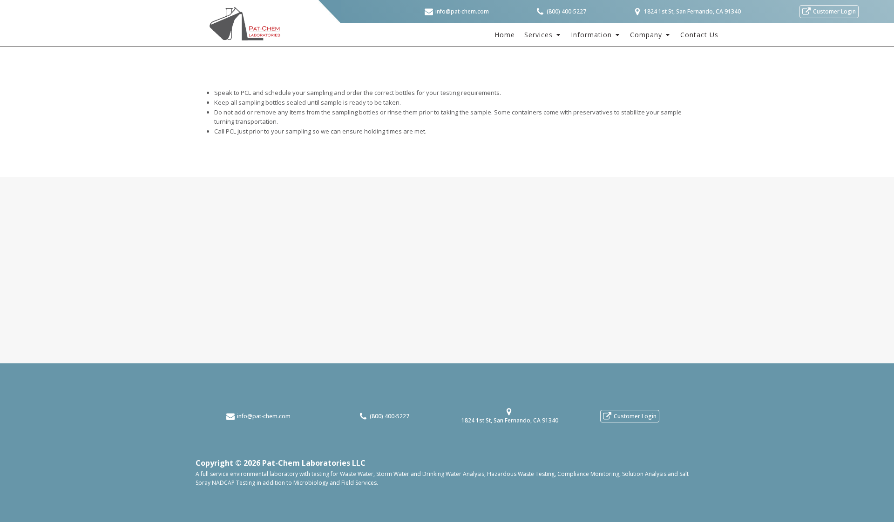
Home (504, 34)
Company (646, 34)
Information (591, 34)
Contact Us (699, 34)
